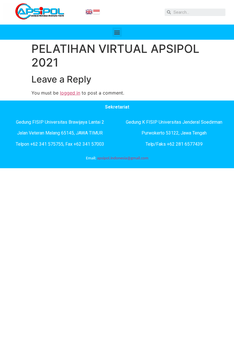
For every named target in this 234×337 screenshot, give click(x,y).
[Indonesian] (96, 11)
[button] (117, 32)
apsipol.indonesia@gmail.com (122, 158)
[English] (89, 11)
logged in (70, 93)
